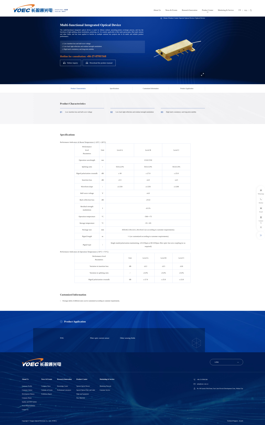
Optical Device (200, 18)
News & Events (171, 10)
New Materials (80, 398)
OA (245, 10)
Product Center (207, 10)
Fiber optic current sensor (99, 338)
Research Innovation (189, 10)
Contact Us (25, 409)
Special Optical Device (186, 18)
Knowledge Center (62, 386)
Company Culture (27, 390)
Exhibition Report (46, 394)
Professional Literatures (64, 390)
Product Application (186, 88)
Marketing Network (105, 386)
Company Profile (27, 386)
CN (239, 10)
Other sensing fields (127, 338)
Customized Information (151, 88)
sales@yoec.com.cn (202, 384)
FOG (62, 338)
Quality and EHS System (29, 402)
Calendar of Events (46, 390)
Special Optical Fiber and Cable (85, 390)
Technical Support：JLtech (235, 421)
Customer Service (105, 390)
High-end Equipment (82, 394)
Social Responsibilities (28, 405)
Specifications (114, 88)
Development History (28, 394)
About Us (157, 10)
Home (165, 18)
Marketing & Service (226, 10)
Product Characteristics (78, 88)
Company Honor (27, 398)
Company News (46, 386)
